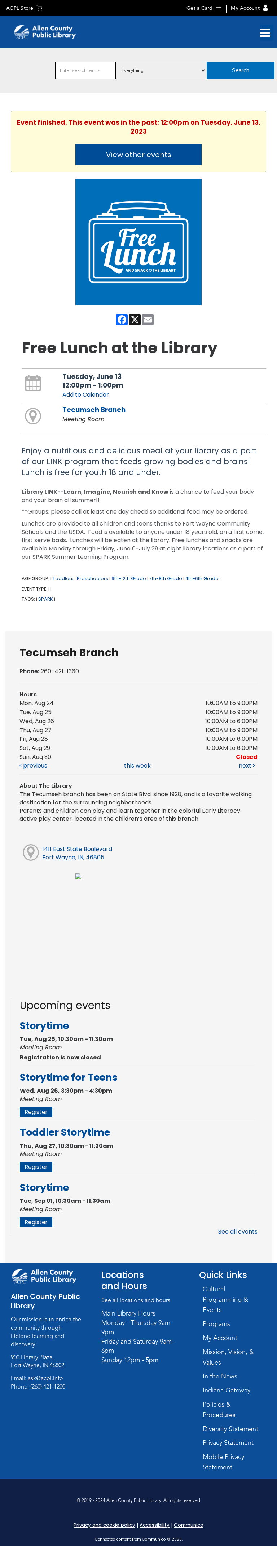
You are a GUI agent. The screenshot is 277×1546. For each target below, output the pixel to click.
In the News (220, 1376)
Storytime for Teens (69, 1077)
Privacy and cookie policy (104, 1525)
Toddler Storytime (65, 1132)
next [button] (246, 765)
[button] (265, 33)
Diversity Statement (230, 1429)
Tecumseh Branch (94, 410)
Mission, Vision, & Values (228, 1357)
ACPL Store (19, 8)
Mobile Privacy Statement (223, 1462)
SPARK (45, 599)
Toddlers (63, 578)
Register (36, 1112)
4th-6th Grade (202, 578)
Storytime (44, 1025)
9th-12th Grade (128, 578)
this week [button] (137, 765)
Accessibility (155, 1525)
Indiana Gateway (226, 1390)
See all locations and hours (135, 1300)
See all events (238, 1231)
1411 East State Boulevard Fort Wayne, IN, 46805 (77, 853)
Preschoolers (92, 578)
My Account (245, 8)
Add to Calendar (85, 394)
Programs (216, 1324)
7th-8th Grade (165, 578)
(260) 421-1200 (47, 1386)
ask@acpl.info (45, 1378)
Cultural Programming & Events (225, 1299)
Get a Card (199, 8)
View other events (138, 155)
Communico (188, 1525)
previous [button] (34, 765)
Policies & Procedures (219, 1409)
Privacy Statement (228, 1443)
